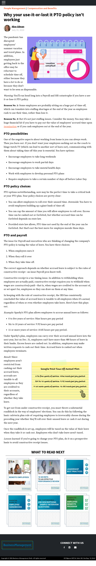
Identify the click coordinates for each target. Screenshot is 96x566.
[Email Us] (75, 547)
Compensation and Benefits (42, 8)
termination (10, 126)
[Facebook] (64, 547)
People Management (15, 8)
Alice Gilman (18, 26)
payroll (22, 235)
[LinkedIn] (69, 547)
